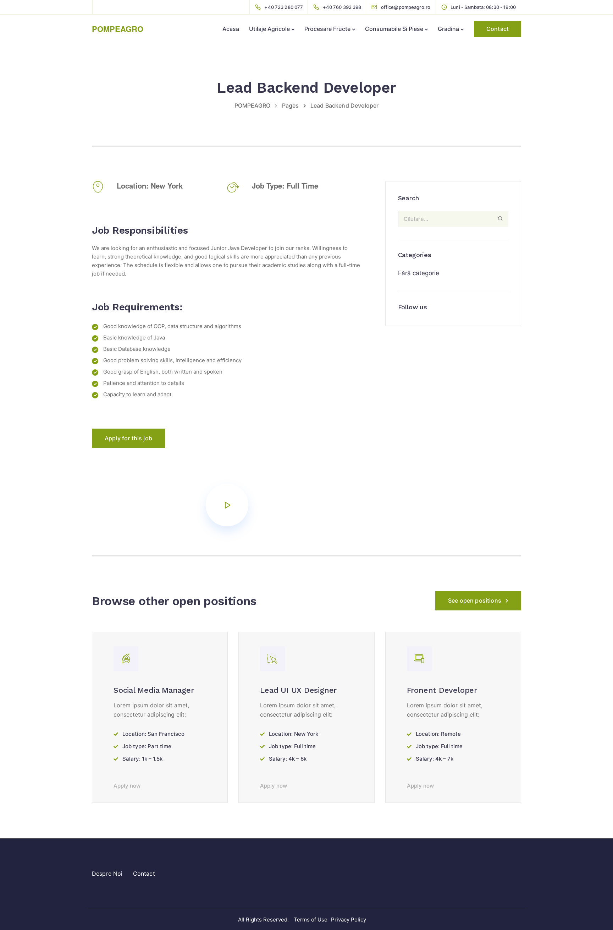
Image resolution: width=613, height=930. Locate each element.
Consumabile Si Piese (394, 28)
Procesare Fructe (327, 28)
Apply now (127, 785)
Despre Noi (107, 873)
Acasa (230, 28)
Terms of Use (310, 919)
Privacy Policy (348, 919)
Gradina (448, 28)
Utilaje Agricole (269, 28)
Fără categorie (418, 273)
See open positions (474, 600)
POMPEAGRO (117, 29)
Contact (497, 28)
